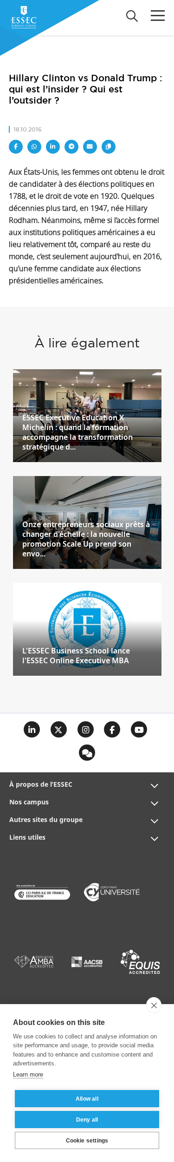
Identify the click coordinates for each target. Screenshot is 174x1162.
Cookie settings (87, 1140)
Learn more (28, 1074)
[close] (153, 1005)
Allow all (87, 1099)
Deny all (87, 1119)
